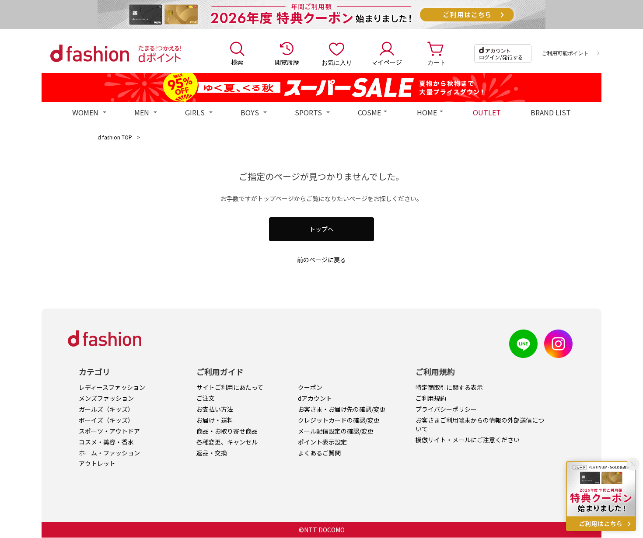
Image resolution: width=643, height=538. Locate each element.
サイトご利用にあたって (229, 387)
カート (436, 62)
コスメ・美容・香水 (106, 441)
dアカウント (315, 398)
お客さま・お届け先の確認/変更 (342, 409)
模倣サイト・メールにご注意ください (468, 439)
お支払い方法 (214, 409)
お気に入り (337, 62)
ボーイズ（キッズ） (106, 420)
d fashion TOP (115, 137)
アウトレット (97, 463)
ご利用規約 (431, 398)
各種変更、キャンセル (227, 441)
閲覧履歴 (287, 62)
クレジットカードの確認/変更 (339, 420)
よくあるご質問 (319, 452)
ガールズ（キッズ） (106, 409)
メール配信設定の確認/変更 (336, 431)
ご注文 (205, 398)
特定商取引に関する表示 (449, 387)
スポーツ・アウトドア (109, 431)
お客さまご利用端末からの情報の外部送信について (480, 424)
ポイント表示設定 (322, 441)
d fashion (89, 53)
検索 (237, 62)
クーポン (310, 387)
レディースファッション (112, 387)
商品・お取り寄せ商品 (227, 431)
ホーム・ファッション (109, 452)
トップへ (321, 229)
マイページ (386, 62)
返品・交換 (211, 452)
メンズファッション (106, 398)
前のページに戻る (321, 259)
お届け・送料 (214, 420)
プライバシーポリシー (446, 409)
